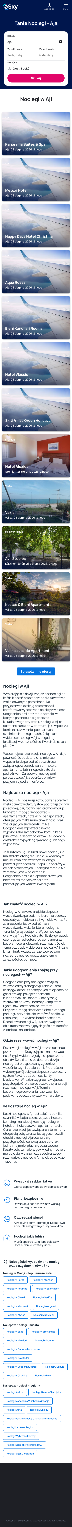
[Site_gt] (36, 1494)
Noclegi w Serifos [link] (42, 1297)
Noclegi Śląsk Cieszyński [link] (20, 1453)
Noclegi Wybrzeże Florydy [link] (21, 1436)
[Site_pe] (42, 1475)
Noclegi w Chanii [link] (16, 1297)
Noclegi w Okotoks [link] (17, 1375)
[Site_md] (6, 1484)
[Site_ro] (18, 1475)
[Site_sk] (18, 1484)
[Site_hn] (48, 1494)
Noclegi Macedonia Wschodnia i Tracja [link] (28, 1401)
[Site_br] (6, 1475)
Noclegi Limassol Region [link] (20, 1427)
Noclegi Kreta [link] (14, 1409)
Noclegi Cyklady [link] (39, 1409)
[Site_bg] (30, 1475)
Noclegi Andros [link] (15, 1392)
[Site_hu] (30, 1484)
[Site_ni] (24, 1494)
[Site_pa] (66, 1484)
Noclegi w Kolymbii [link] (43, 1315)
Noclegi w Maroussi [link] (17, 1306)
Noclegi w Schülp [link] (54, 1366)
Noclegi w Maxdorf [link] (17, 1340)
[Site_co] (42, 1484)
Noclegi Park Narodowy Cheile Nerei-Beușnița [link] (32, 1418)
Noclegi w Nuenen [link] (45, 1340)
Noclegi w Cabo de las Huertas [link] (23, 1349)
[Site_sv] (12, 1494)
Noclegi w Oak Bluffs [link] (18, 1358)
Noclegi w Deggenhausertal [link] (22, 1366)
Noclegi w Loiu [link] (43, 1375)
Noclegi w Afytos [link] (16, 1315)
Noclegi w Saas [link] (15, 1331)
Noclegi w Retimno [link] (17, 1288)
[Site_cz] (66, 1475)
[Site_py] (60, 1494)
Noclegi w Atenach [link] (43, 1280)
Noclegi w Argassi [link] (46, 1306)
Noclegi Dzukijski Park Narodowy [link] (24, 1445)
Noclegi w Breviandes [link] (43, 1331)
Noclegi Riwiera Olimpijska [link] (46, 1392)
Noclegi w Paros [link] (15, 1280)
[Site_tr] (54, 1475)
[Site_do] (54, 1484)
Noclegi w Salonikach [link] (47, 1288)
